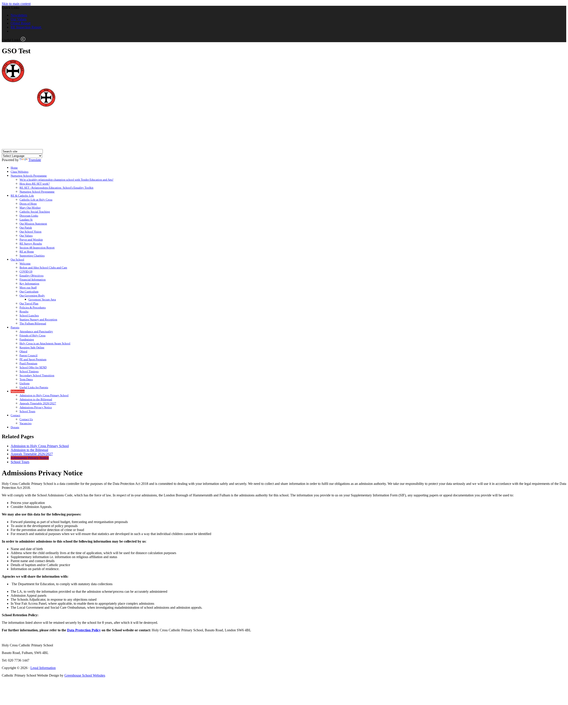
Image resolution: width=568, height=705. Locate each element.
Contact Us (26, 419)
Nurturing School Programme (37, 191)
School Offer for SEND (33, 367)
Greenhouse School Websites (84, 675)
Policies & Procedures (33, 307)
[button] (23, 39)
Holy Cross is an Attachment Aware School (45, 343)
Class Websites (19, 171)
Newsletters (19, 15)
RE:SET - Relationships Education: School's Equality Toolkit (56, 187)
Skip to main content (16, 4)
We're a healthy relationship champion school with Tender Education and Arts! (66, 179)
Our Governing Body (32, 295)
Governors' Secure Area (42, 299)
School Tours (27, 411)
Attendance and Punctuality (36, 331)
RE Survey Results (31, 243)
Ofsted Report (20, 23)
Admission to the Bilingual (36, 399)
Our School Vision (30, 231)
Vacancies (26, 423)
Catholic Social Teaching (35, 211)
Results (24, 311)
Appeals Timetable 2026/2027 (38, 403)
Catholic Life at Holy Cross (36, 199)
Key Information (29, 283)
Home (14, 167)
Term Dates (26, 379)
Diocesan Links (29, 215)
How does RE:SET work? (35, 183)
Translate (34, 160)
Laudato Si (26, 219)
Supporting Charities (32, 255)
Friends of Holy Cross (32, 335)
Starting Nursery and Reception (38, 319)
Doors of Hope (28, 203)
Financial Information (33, 279)
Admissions (18, 391)
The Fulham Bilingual (33, 323)
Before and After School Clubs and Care (43, 267)
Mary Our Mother (30, 207)
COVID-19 (26, 271)
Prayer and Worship (31, 239)
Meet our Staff (28, 287)
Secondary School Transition (37, 375)
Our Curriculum (29, 291)
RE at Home (27, 251)
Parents (15, 327)
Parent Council (28, 355)
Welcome (25, 263)
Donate (15, 427)
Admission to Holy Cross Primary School (44, 395)
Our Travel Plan (29, 303)
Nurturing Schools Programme (29, 175)
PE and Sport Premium (33, 359)
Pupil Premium (28, 363)
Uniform (25, 383)
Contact (15, 415)
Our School (17, 259)
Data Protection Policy (84, 630)
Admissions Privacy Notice (36, 407)
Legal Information (43, 668)
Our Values (18, 19)
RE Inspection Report (26, 27)
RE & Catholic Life (22, 195)
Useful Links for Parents (34, 387)
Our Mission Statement (33, 223)
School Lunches (29, 315)
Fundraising (27, 339)
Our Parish (26, 227)
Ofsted (23, 351)
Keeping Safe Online (32, 347)
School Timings (29, 371)
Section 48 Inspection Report (37, 247)
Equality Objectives (31, 275)
